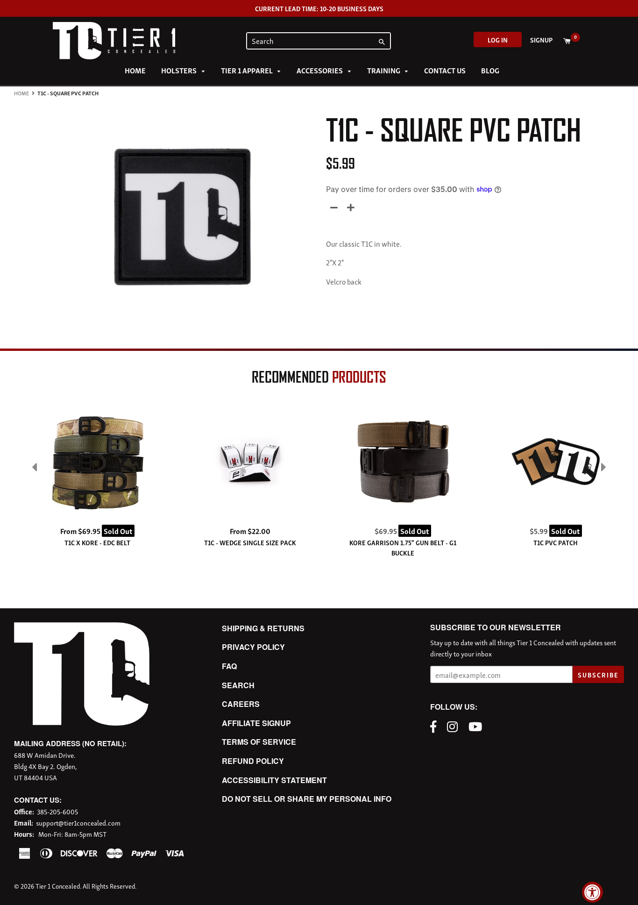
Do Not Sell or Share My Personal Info (306, 798)
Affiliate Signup (256, 723)
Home (135, 70)
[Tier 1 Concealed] (81, 722)
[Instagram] (454, 725)
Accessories (320, 70)
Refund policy (253, 760)
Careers (241, 703)
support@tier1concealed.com (78, 822)
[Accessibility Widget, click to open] (592, 892)
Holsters (179, 70)
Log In (498, 39)
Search (238, 685)
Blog (490, 70)
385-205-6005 (57, 811)
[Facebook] (435, 725)
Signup (541, 39)
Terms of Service (259, 741)
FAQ (229, 666)
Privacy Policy (253, 646)
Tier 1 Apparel (247, 70)
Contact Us (445, 70)
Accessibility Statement (274, 780)
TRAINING (384, 70)
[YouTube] (477, 725)
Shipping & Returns (263, 628)
